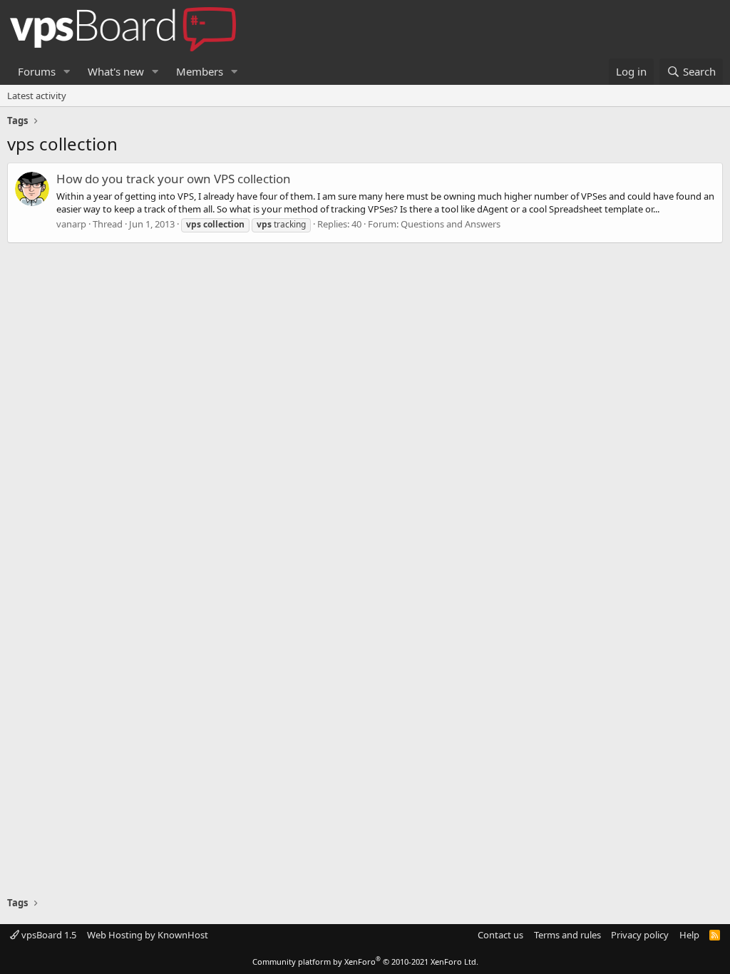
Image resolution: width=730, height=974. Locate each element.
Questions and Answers (450, 223)
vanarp (71, 223)
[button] (67, 71)
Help (689, 934)
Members (199, 71)
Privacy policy (640, 934)
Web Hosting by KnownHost (147, 934)
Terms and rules (567, 934)
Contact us (500, 934)
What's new (116, 71)
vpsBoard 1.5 (47, 934)
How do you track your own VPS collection (173, 178)
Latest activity (36, 95)
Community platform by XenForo (365, 961)
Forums (37, 71)
